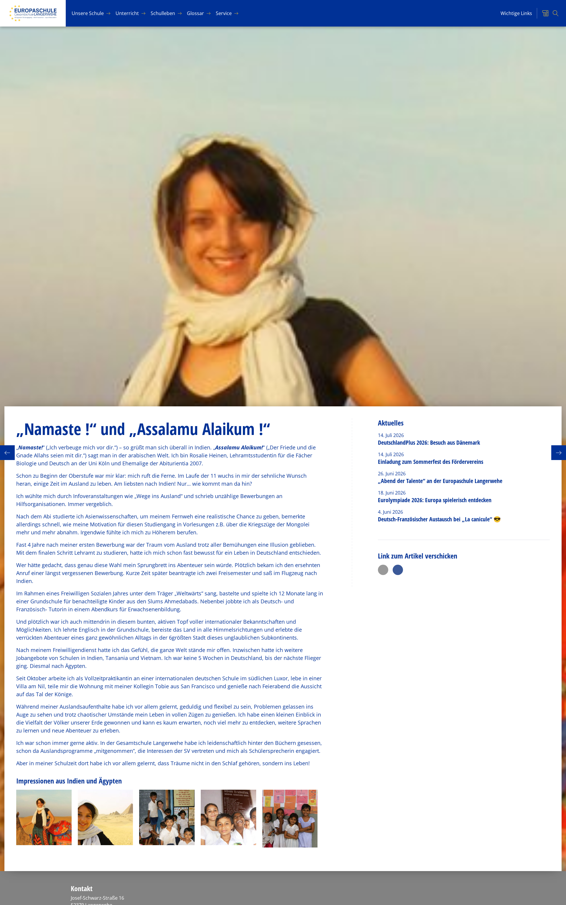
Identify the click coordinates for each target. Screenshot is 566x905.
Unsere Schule (88, 13)
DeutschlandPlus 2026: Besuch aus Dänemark (429, 442)
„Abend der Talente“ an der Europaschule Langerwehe (440, 481)
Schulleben (163, 13)
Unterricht (127, 13)
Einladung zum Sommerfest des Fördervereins (430, 462)
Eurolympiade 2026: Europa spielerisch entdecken (435, 500)
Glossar (195, 13)
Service (224, 13)
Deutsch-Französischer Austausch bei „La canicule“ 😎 (439, 519)
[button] (383, 570)
